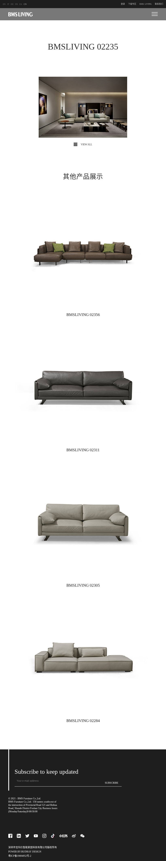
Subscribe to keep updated (46, 771)
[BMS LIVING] (20, 14)
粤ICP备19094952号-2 (19, 856)
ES (20, 4)
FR (16, 4)
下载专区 (132, 4)
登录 (123, 4)
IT (8, 4)
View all (86, 144)
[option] (83, 108)
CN (25, 4)
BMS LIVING (145, 4)
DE (12, 4)
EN (4, 4)
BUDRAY (26, 851)
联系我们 (159, 4)
